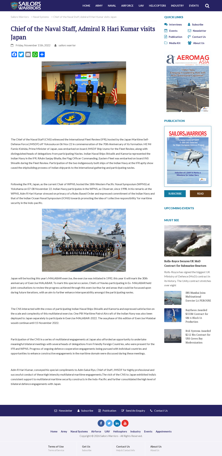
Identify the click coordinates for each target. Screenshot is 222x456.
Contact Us (199, 36)
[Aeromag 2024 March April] (187, 82)
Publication (175, 36)
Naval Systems (79, 431)
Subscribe (197, 24)
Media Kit (175, 43)
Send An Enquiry (135, 410)
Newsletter (199, 30)
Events (194, 5)
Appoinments (164, 431)
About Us (198, 43)
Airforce (127, 5)
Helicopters (157, 5)
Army (99, 5)
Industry (177, 5)
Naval (112, 5)
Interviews (175, 24)
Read (200, 193)
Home (86, 5)
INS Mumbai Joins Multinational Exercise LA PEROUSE (198, 296)
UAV (141, 5)
